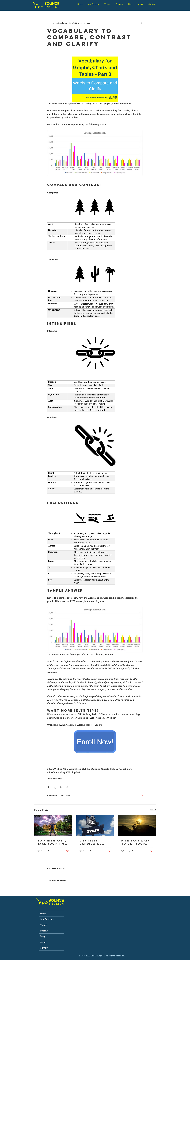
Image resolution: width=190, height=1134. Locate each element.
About (43, 942)
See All (153, 810)
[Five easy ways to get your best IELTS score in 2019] (137, 825)
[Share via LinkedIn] (61, 787)
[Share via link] (67, 787)
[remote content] (95, 238)
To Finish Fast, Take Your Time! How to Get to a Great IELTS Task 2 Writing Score (52, 842)
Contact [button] (44, 947)
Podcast (44, 930)
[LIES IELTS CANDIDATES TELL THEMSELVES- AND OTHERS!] (95, 825)
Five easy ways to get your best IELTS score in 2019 (135, 842)
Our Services (47, 919)
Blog (42, 936)
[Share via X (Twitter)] (55, 787)
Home (43, 913)
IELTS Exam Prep (55, 778)
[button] (94, 4)
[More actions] (141, 23)
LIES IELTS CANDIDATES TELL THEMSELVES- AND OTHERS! (91, 842)
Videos (43, 925)
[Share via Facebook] (48, 787)
